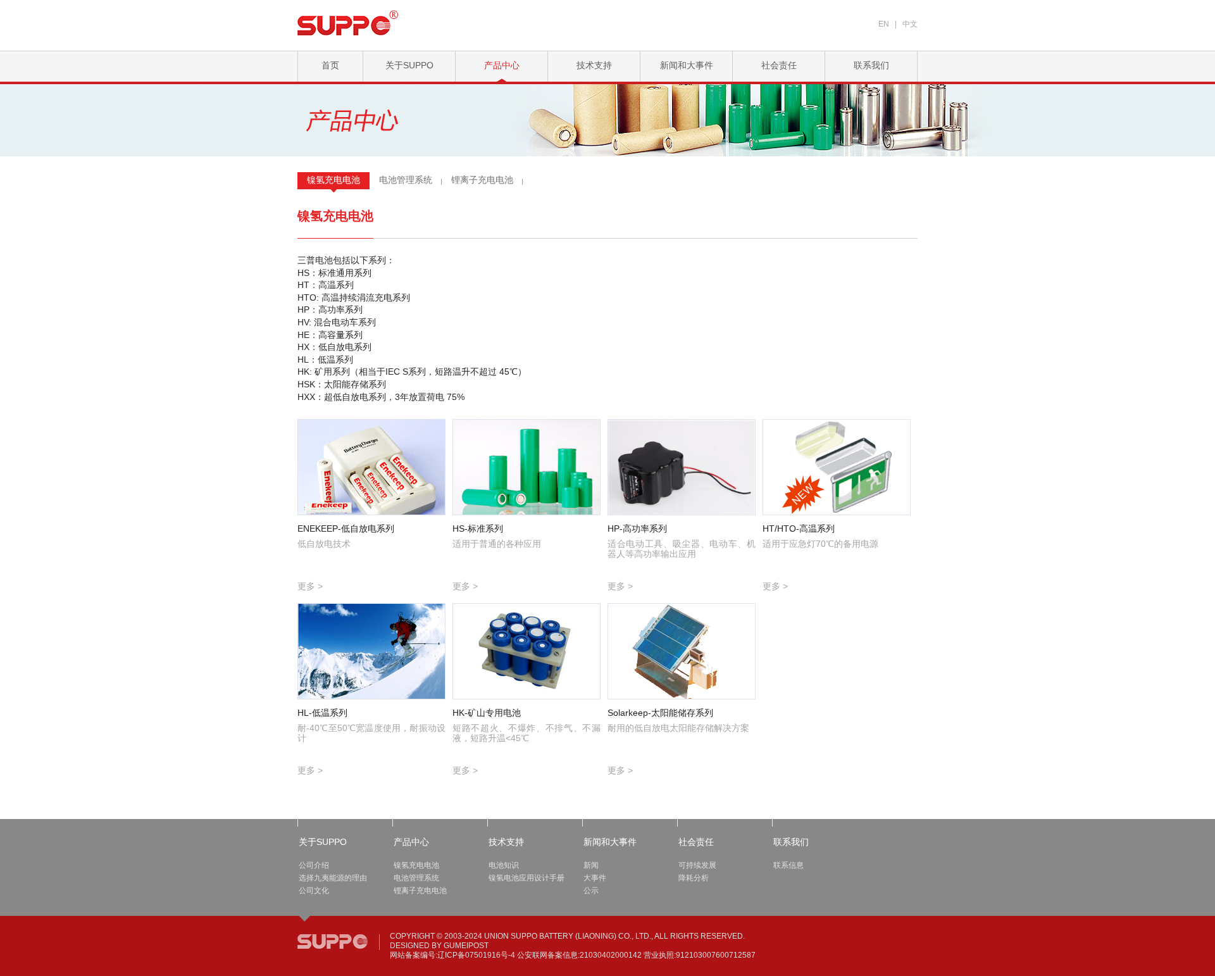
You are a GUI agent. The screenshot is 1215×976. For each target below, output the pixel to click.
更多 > (310, 586)
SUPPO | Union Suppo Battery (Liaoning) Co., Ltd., (332, 941)
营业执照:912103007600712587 (700, 955)
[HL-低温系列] (371, 651)
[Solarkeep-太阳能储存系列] (682, 651)
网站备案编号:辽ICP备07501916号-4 (452, 955)
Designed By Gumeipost (439, 945)
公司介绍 (314, 865)
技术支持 (594, 65)
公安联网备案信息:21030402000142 (579, 955)
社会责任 (779, 65)
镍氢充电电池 (333, 180)
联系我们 (871, 65)
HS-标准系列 (477, 528)
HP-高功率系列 (637, 528)
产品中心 (502, 65)
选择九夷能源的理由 (333, 877)
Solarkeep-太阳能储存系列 (660, 713)
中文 (910, 24)
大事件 (594, 877)
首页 (330, 65)
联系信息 (788, 865)
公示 (591, 890)
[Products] (368, 131)
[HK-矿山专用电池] (526, 651)
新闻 (591, 865)
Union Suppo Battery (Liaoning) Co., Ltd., (568, 936)
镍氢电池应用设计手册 (526, 877)
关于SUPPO (409, 65)
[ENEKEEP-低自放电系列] (371, 467)
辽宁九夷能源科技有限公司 (348, 22)
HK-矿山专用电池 (486, 713)
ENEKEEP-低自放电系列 (345, 528)
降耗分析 (693, 877)
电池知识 (504, 865)
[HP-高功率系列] (682, 467)
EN (883, 24)
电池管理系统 (405, 180)
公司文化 (314, 890)
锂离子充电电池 (482, 180)
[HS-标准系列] (526, 467)
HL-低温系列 (322, 713)
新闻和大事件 (686, 65)
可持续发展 (697, 865)
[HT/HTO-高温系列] (837, 467)
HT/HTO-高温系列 (799, 528)
